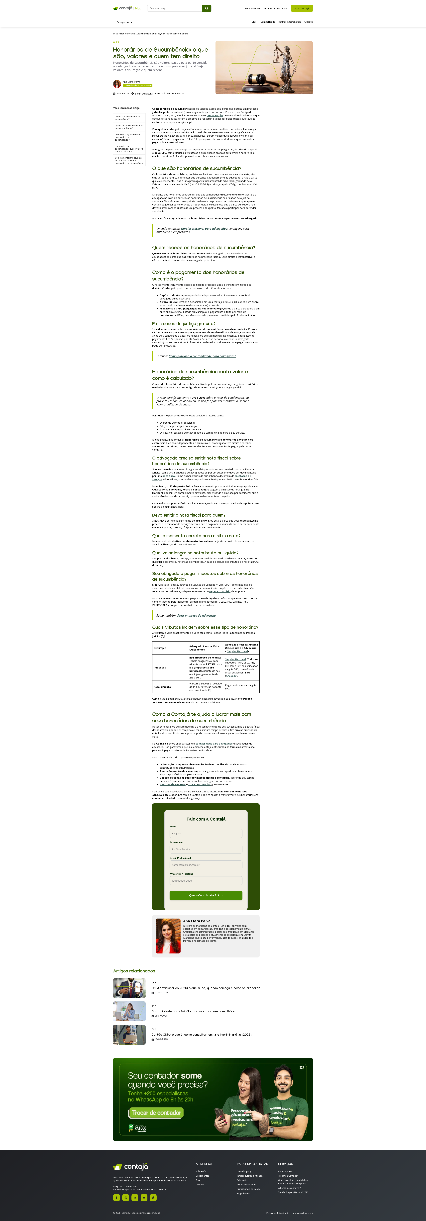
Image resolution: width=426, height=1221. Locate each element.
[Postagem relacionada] (129, 997)
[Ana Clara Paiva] (168, 952)
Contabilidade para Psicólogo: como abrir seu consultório (193, 1012)
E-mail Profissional (180, 858)
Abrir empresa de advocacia (196, 615)
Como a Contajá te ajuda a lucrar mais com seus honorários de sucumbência (129, 160)
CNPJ (116, 42)
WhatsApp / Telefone (181, 874)
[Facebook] (116, 1197)
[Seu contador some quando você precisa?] (213, 1140)
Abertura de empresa (173, 784)
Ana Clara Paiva (131, 81)
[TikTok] (153, 1197)
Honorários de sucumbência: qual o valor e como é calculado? (129, 149)
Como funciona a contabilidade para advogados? (202, 356)
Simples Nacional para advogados (204, 229)
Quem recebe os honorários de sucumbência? (129, 126)
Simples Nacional (237, 651)
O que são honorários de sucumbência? (127, 117)
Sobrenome (177, 842)
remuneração (215, 115)
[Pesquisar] (206, 8)
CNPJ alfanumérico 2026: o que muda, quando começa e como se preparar (205, 988)
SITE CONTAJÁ (302, 8)
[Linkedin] (134, 1197)
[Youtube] (144, 1197)
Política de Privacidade (277, 1213)
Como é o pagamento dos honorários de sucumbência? (128, 137)
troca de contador (199, 784)
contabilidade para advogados (214, 743)
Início (115, 33)
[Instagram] (125, 1197)
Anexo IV (231, 675)
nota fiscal (168, 475)
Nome (173, 826)
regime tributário (219, 591)
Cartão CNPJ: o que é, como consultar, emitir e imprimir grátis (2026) (201, 1035)
